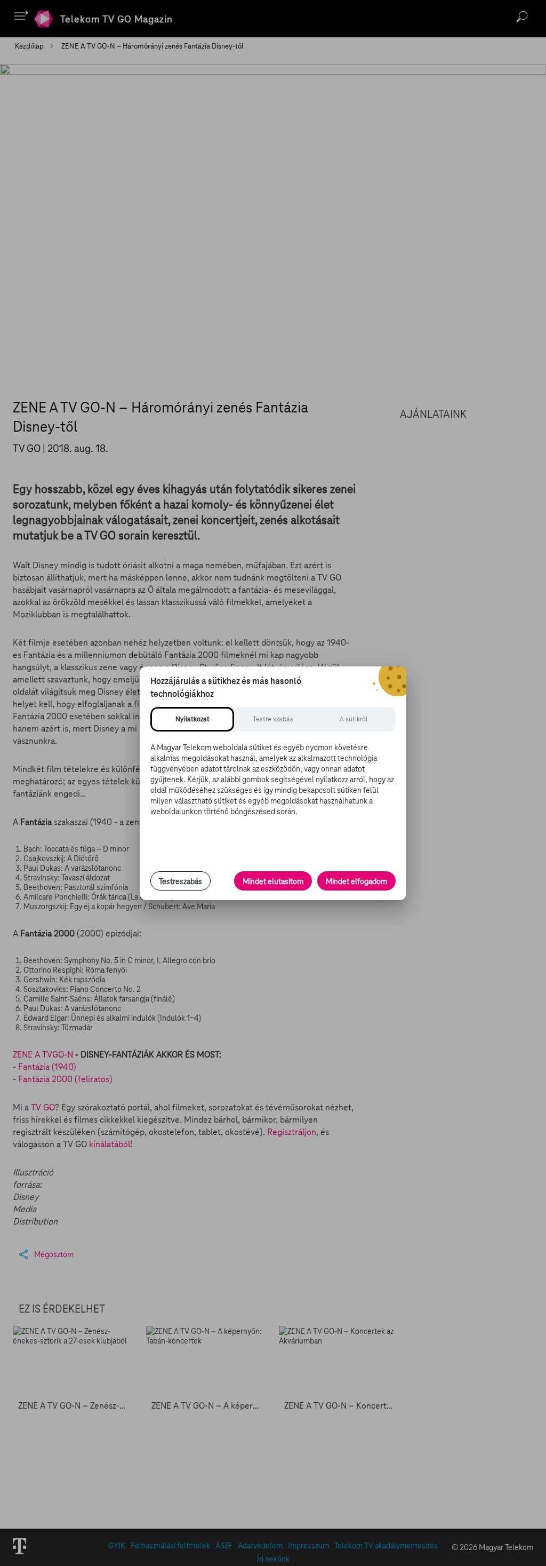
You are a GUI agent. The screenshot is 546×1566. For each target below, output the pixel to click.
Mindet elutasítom (273, 881)
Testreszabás (180, 881)
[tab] (192, 719)
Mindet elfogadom (356, 881)
